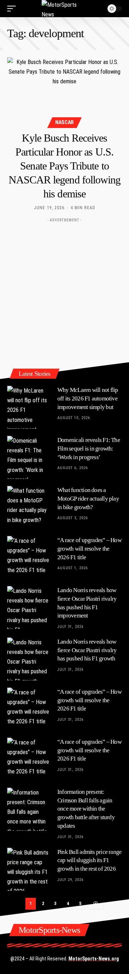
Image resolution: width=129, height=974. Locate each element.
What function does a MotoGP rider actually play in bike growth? (88, 499)
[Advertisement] (64, 290)
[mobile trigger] (13, 8)
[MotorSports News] (64, 8)
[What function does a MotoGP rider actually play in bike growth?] (28, 507)
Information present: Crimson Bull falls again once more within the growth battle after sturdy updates (86, 808)
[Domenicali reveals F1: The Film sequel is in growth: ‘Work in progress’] (28, 457)
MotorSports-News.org (93, 958)
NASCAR (64, 122)
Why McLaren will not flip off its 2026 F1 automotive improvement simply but (87, 398)
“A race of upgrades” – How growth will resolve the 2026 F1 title (89, 549)
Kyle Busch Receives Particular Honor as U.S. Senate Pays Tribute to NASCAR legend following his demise (64, 166)
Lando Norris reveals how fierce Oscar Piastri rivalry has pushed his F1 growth (86, 650)
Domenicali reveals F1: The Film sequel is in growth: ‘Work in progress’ (88, 449)
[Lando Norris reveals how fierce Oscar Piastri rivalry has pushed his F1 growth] (28, 659)
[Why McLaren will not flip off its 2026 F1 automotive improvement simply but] (28, 407)
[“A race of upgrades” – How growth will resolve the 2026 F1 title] (28, 557)
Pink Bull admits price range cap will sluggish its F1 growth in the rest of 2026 (89, 860)
